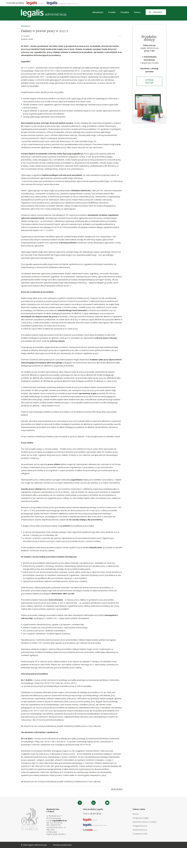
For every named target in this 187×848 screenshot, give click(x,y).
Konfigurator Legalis (141, 818)
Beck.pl (136, 814)
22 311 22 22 (95, 813)
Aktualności (25, 26)
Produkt (112, 12)
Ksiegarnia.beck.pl (140, 826)
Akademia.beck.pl (140, 830)
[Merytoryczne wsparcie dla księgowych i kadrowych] (62, 3)
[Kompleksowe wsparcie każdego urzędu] (43, 13)
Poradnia (125, 12)
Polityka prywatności (62, 845)
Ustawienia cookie (140, 833)
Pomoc (137, 12)
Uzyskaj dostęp (149, 81)
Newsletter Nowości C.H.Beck (145, 822)
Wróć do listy (117, 789)
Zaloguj (157, 12)
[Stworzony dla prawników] (35, 3)
